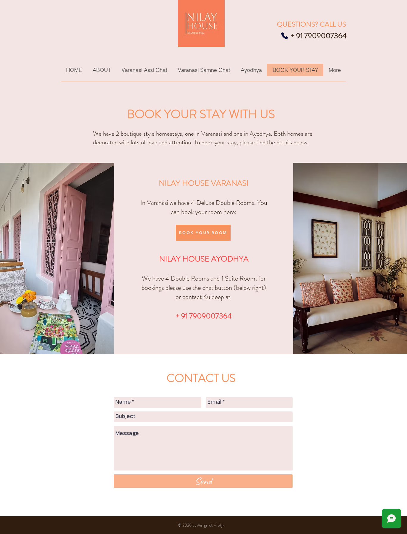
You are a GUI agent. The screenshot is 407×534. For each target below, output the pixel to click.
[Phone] (284, 36)
